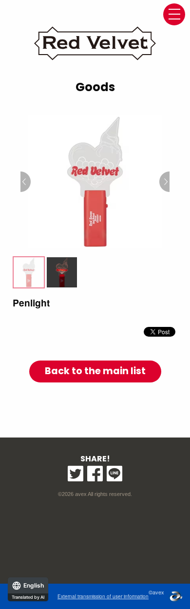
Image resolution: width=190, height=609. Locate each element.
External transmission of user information (103, 596)
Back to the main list (95, 371)
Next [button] (164, 181)
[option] (95, 181)
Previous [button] (25, 181)
